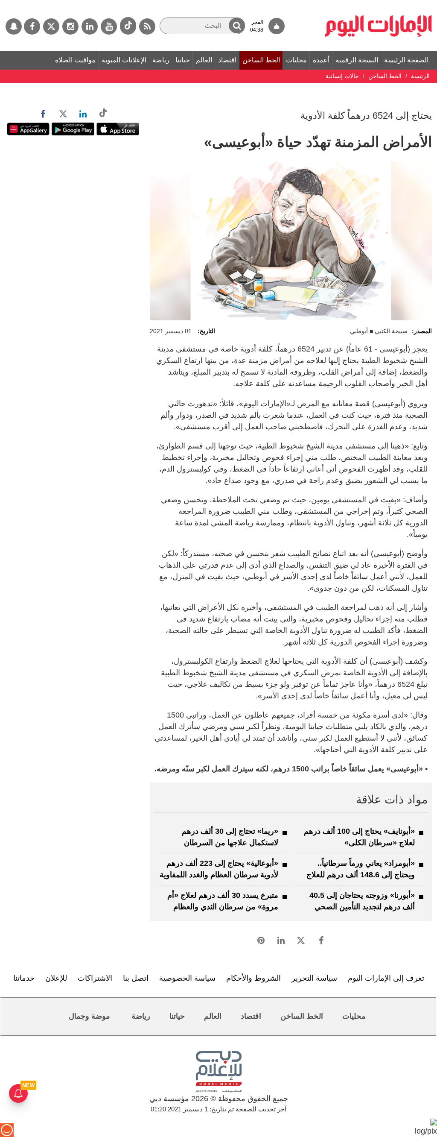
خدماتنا (24, 978)
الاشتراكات (95, 978)
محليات (296, 60)
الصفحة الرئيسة (406, 60)
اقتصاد (227, 60)
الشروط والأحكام (253, 978)
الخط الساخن (261, 60)
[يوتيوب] (109, 26)
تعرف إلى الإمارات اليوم (386, 978)
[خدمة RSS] (147, 26)
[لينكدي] (90, 26)
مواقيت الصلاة (75, 60)
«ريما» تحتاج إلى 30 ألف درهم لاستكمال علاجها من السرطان (230, 837)
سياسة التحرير (314, 978)
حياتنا (182, 60)
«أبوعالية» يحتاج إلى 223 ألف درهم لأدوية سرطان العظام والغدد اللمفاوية (219, 869)
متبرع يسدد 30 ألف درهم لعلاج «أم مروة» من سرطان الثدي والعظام (222, 901)
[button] (237, 25)
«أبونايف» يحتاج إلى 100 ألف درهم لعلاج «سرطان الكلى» (359, 837)
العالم (204, 60)
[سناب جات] (14, 26)
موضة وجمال (89, 1016)
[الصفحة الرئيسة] (378, 4)
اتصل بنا (136, 978)
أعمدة (321, 60)
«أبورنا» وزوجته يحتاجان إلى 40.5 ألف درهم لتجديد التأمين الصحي (362, 901)
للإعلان (56, 978)
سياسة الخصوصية (187, 978)
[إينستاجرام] (70, 26)
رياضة (160, 60)
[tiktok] (128, 26)
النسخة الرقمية (356, 60)
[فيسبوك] (32, 26)
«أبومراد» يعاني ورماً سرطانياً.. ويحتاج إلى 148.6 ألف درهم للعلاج (360, 869)
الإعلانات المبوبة (124, 60)
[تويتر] (51, 26)
